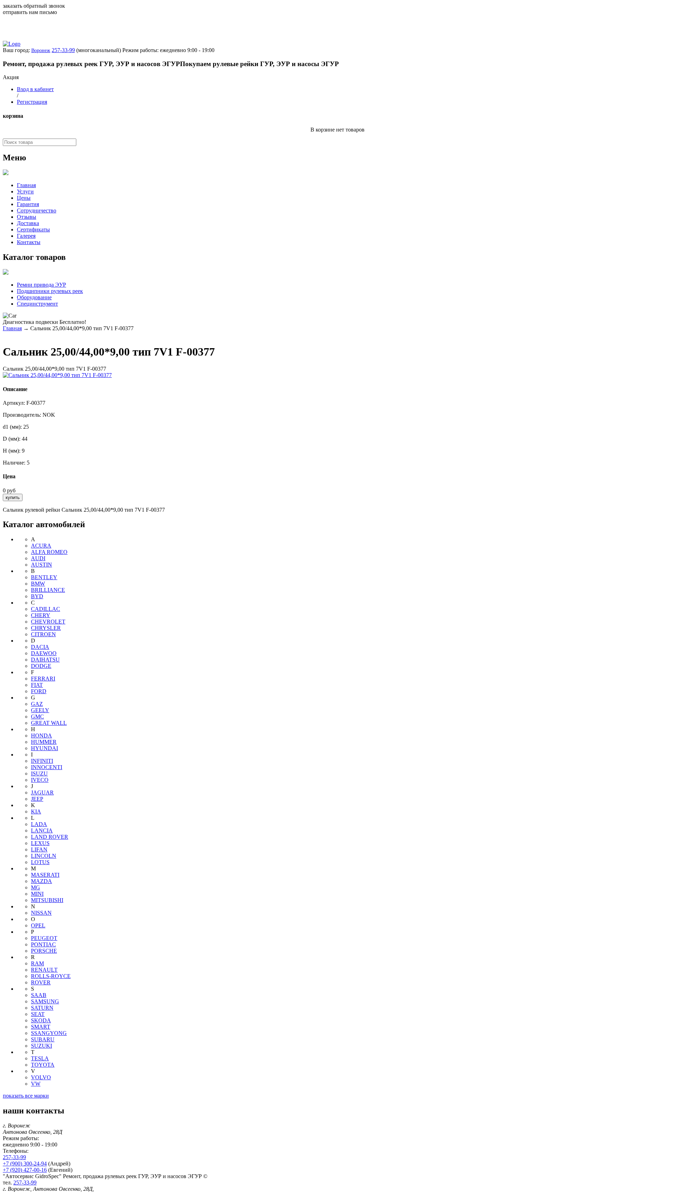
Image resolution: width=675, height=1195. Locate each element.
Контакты (28, 242)
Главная (26, 185)
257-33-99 (63, 50)
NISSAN (41, 913)
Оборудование (34, 297)
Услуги (25, 191)
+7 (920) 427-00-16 (25, 1170)
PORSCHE (44, 951)
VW (35, 1084)
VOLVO (41, 1077)
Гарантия (28, 204)
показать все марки (26, 1096)
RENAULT (44, 970)
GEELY (40, 710)
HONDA (41, 736)
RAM (37, 963)
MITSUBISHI (47, 900)
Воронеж (40, 50)
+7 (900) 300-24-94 (25, 1164)
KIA (36, 811)
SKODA (41, 1020)
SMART (40, 1027)
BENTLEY (44, 577)
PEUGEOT (44, 938)
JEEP (37, 799)
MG (35, 887)
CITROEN (43, 634)
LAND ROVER (49, 837)
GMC (37, 717)
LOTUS (40, 862)
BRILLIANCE (48, 590)
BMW (38, 584)
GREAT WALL (49, 723)
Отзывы (26, 217)
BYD (37, 596)
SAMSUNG (45, 1001)
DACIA (40, 647)
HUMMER (44, 742)
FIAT (37, 685)
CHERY (40, 615)
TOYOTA (42, 1065)
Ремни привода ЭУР (41, 285)
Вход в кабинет (35, 89)
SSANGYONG (49, 1033)
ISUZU (39, 774)
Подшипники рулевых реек (50, 291)
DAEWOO (44, 653)
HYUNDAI (44, 748)
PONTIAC (43, 944)
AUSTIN (41, 565)
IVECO (40, 780)
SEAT (38, 1014)
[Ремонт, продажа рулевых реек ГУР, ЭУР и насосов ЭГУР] (11, 44)
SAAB (38, 995)
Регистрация (32, 102)
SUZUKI (41, 1046)
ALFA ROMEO (49, 552)
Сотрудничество (36, 210)
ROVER (41, 982)
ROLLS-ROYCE (51, 976)
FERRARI (43, 679)
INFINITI (42, 761)
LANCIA (42, 830)
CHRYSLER (46, 628)
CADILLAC (45, 609)
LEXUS (40, 843)
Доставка (28, 223)
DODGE (41, 666)
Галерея (26, 236)
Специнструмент (37, 304)
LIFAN (39, 849)
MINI (37, 894)
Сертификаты (33, 229)
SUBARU (42, 1039)
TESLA (40, 1058)
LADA (39, 824)
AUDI (38, 558)
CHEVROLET (48, 622)
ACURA (41, 546)
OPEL (38, 925)
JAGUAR (42, 792)
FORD (38, 691)
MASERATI (45, 875)
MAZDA (41, 881)
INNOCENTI (46, 767)
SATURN (42, 1008)
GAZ (37, 704)
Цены (24, 198)
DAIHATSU (45, 660)
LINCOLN (43, 856)
